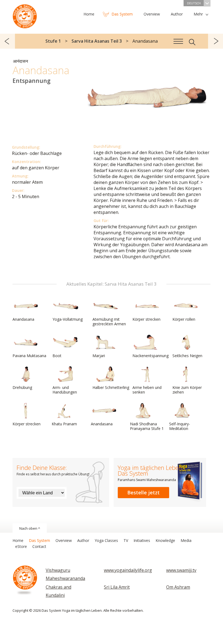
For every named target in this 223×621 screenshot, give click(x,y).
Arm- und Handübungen (64, 390)
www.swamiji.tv (181, 570)
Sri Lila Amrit (117, 587)
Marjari (98, 355)
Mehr (198, 14)
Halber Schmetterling (110, 387)
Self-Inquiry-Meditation (179, 426)
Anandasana (23, 319)
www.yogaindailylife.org (128, 570)
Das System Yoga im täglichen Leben (25, 15)
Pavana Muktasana (29, 355)
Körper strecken (146, 319)
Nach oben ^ (29, 528)
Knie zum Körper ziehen (187, 390)
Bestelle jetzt (143, 492)
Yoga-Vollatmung (67, 319)
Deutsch (194, 3)
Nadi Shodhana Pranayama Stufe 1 (147, 426)
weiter (215, 41)
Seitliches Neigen (187, 355)
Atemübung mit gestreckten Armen (109, 321)
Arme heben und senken (147, 390)
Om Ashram (178, 587)
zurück (7, 41)
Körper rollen (183, 319)
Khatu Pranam (64, 423)
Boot (56, 355)
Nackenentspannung (150, 355)
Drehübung (22, 387)
